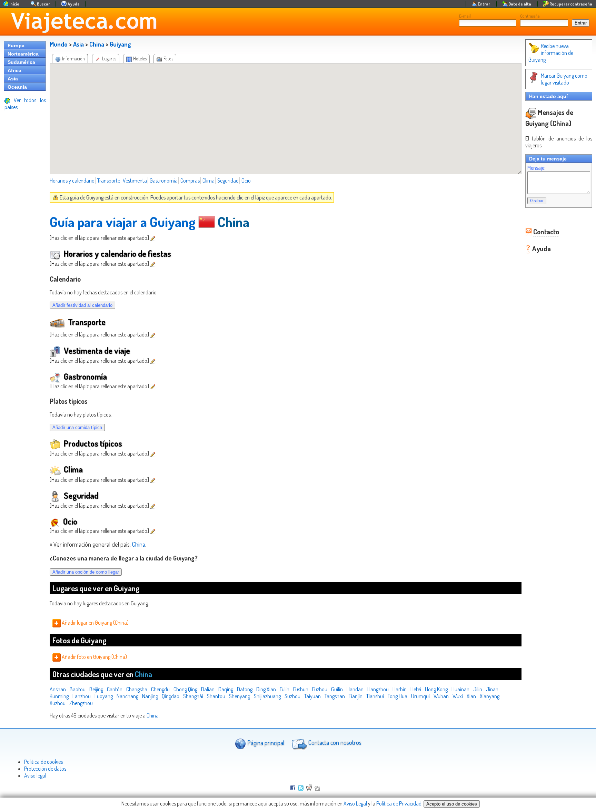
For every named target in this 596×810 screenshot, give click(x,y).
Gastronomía (164, 180)
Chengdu (160, 689)
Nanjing (150, 696)
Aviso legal (35, 775)
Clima (208, 180)
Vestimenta (135, 180)
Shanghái (193, 696)
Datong (244, 689)
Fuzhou (319, 689)
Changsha (136, 689)
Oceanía (17, 87)
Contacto (546, 231)
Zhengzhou (81, 703)
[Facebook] (293, 788)
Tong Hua (397, 696)
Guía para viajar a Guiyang (123, 221)
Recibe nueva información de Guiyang (550, 52)
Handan (355, 689)
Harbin (400, 689)
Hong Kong (436, 689)
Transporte (108, 180)
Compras (190, 180)
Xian (471, 696)
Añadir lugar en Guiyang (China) (95, 622)
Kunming (59, 696)
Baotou (78, 689)
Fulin (284, 689)
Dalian (208, 689)
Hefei (415, 689)
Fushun (300, 689)
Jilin (477, 689)
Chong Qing (185, 689)
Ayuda (541, 248)
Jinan (492, 689)
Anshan (58, 689)
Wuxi (458, 696)
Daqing (225, 689)
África (14, 70)
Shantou (216, 696)
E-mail (465, 16)
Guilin (337, 689)
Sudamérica (21, 62)
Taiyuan (312, 696)
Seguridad (228, 180)
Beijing (96, 689)
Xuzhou (58, 703)
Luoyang (104, 696)
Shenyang (239, 696)
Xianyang (489, 696)
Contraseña (530, 16)
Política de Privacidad (398, 803)
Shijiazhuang (267, 696)
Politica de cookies (43, 761)
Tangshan (335, 696)
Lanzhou (81, 696)
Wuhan (441, 696)
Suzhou (292, 696)
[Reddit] (309, 788)
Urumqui (420, 696)
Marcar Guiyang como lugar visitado (564, 79)
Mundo (59, 44)
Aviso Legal (355, 803)
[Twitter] (301, 788)
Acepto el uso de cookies (451, 804)
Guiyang (120, 44)
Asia (13, 78)
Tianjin (355, 696)
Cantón (114, 689)
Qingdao (170, 696)
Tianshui (375, 696)
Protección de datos (45, 768)
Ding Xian (266, 689)
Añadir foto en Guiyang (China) (94, 656)
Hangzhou (378, 689)
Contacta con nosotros (334, 742)
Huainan (460, 689)
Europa (16, 45)
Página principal (265, 742)
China (96, 44)
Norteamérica (23, 54)
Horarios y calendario (72, 180)
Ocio (246, 180)
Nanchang (127, 696)
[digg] (317, 788)
